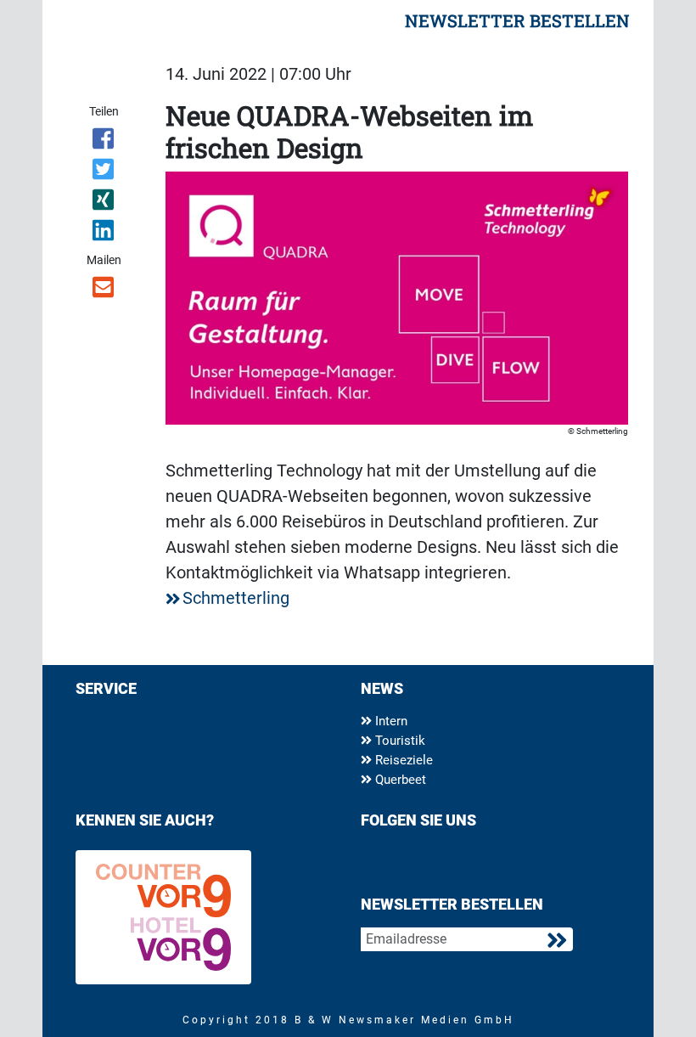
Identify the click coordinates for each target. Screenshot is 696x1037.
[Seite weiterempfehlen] (104, 290)
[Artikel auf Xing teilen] (104, 203)
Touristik (398, 740)
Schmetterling (235, 598)
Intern (389, 721)
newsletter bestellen (517, 20)
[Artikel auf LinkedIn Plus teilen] (104, 233)
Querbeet (399, 779)
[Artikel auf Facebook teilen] (104, 142)
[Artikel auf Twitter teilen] (104, 172)
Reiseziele (402, 760)
